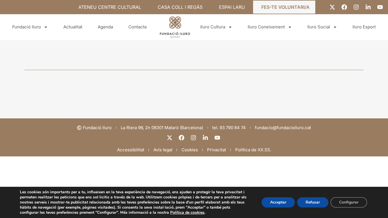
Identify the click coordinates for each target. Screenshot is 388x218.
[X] (170, 138)
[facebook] (182, 138)
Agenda (105, 27)
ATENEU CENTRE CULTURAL (109, 7)
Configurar (348, 202)
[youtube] (218, 138)
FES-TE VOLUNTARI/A (285, 7)
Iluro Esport (364, 27)
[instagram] (194, 138)
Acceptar (278, 202)
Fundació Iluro (26, 27)
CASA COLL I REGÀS (180, 7)
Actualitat (72, 27)
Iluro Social (318, 27)
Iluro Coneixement (266, 27)
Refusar (313, 202)
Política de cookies (187, 212)
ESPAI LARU (232, 7)
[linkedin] (206, 138)
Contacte (137, 27)
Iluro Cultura (212, 27)
